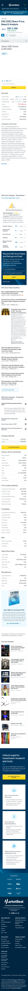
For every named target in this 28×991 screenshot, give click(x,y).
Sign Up (13, 87)
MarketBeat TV (18, 925)
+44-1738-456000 (22, 473)
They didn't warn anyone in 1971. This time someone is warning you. (18, 311)
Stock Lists (4, 939)
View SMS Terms (6, 281)
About (2, 920)
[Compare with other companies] (6, 35)
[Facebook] (11, 913)
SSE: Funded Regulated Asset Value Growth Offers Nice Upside (12, 292)
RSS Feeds (3, 964)
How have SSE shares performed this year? (11, 404)
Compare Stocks (5, 941)
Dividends (17, 941)
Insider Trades (18, 945)
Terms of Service (5, 966)
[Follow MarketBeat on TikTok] (18, 913)
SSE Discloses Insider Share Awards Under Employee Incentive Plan (12, 374)
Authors (3, 924)
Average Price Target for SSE (8, 489)
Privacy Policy (4, 962)
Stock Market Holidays (20, 947)
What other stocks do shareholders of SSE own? (11, 428)
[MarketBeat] (14, 5)
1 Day (3, 53)
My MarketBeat (4, 945)
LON (25, 455)
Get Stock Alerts (14, 447)
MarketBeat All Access (20, 920)
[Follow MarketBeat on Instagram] (17, 913)
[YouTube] (13, 913)
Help (5, 932)
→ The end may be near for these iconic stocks (13, 12)
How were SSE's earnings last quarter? (9, 419)
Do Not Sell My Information (4, 959)
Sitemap (3, 969)
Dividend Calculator (6, 943)
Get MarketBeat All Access (14, 777)
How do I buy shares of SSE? (9, 424)
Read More (4, 163)
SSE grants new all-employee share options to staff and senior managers (12, 366)
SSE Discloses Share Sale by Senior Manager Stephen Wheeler (12, 358)
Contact (3, 930)
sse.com (24, 470)
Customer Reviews (19, 927)
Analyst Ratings (19, 939)
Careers (3, 928)
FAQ (2, 932)
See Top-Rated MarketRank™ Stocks (10, 198)
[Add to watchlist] (2, 35)
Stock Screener (5, 947)
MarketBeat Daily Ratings (19, 922)
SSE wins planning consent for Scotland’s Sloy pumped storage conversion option (11, 349)
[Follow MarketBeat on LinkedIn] (15, 913)
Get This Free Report (13, 623)
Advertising (4, 953)
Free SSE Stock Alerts (18, 13)
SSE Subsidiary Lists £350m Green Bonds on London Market (12, 382)
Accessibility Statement (4, 956)
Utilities (24, 458)
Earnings (17, 943)
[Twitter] (9, 913)
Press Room (4, 926)
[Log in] (25, 5)
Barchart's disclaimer (16, 988)
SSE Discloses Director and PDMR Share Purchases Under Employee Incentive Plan (13, 301)
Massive (15, 981)
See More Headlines (8, 390)
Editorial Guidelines (6, 922)
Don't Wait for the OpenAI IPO (14, 610)
